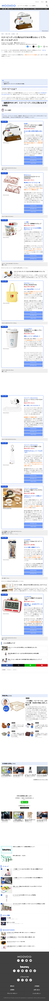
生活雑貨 (13, 33)
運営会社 (12, 986)
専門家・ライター (10, 8)
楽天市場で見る (33, 160)
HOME (2, 33)
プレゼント (9, 669)
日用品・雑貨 (7, 33)
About (42, 1)
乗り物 (35, 8)
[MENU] (46, 1)
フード (31, 8)
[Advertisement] (24, 69)
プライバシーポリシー (12, 993)
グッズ (15, 8)
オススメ (15, 669)
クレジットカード (40, 8)
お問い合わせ (37, 989)
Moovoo (37, 1)
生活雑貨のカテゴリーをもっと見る (40, 779)
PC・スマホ (20, 8)
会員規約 (12, 989)
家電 (23, 8)
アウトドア (27, 8)
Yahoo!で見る (33, 163)
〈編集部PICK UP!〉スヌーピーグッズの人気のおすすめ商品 (13, 83)
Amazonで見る (33, 157)
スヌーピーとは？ (6, 82)
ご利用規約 (36, 986)
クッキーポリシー (37, 993)
